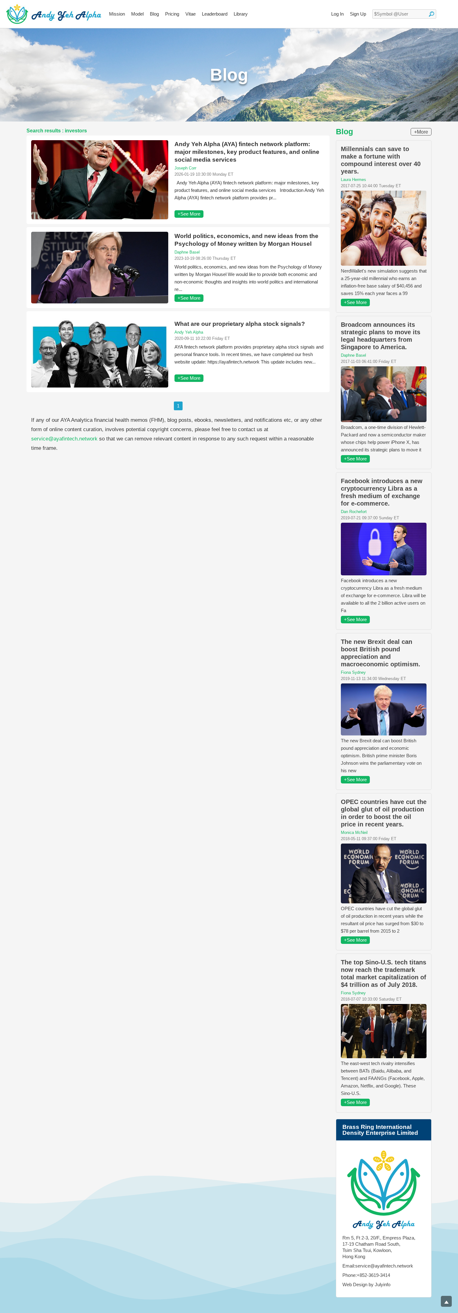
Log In (337, 14)
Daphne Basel (187, 252)
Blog (154, 14)
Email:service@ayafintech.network (377, 1265)
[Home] (53, 14)
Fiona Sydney (353, 672)
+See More (189, 213)
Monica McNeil (354, 832)
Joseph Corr (185, 168)
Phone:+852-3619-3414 (366, 1275)
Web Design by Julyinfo (366, 1284)
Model (137, 14)
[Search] (431, 14)
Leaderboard (214, 14)
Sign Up (358, 14)
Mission (117, 14)
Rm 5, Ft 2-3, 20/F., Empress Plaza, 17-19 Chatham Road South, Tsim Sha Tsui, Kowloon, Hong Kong (378, 1247)
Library (241, 14)
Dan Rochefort (354, 511)
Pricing (172, 14)
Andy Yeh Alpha (188, 332)
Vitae (190, 14)
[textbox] (404, 14)
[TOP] (446, 1301)
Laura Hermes (353, 179)
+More (421, 132)
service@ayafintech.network (64, 439)
